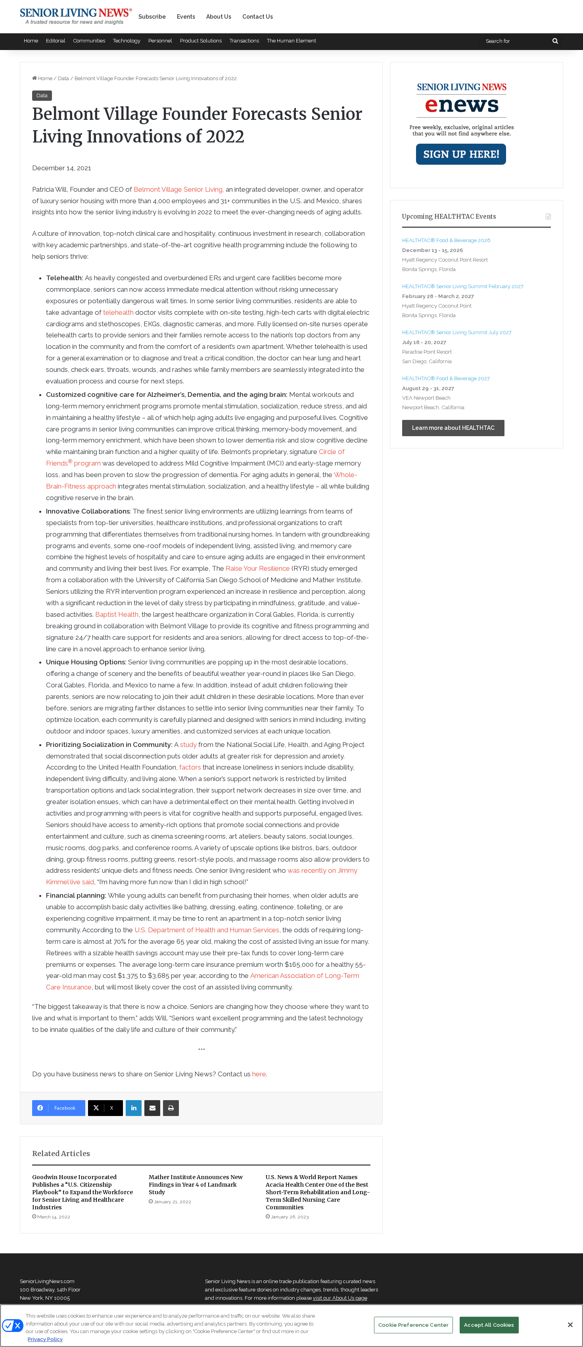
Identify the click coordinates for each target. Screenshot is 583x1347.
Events (186, 16)
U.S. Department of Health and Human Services (206, 930)
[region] (291, 1325)
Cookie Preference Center (413, 1325)
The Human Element (291, 41)
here (259, 1074)
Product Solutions (201, 41)
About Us (218, 16)
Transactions (244, 41)
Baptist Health (116, 614)
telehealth (118, 312)
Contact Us (257, 16)
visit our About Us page (340, 1298)
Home (31, 41)
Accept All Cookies (489, 1325)
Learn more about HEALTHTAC (453, 428)
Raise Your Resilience (258, 568)
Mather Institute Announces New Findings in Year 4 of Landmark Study (196, 1185)
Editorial (55, 41)
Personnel (160, 41)
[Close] (570, 1325)
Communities (89, 41)
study (188, 745)
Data (63, 78)
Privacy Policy (45, 1339)
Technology (126, 41)
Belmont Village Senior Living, (179, 189)
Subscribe (152, 16)
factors (190, 767)
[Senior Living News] (76, 16)
